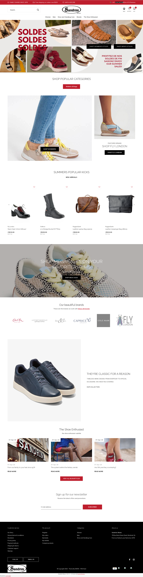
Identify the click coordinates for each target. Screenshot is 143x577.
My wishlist (45, 540)
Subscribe (92, 507)
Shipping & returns (13, 545)
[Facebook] (129, 559)
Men (54, 17)
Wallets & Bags (71, 86)
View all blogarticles (71, 478)
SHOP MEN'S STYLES (124, 46)
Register (44, 532)
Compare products (47, 543)
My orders (45, 535)
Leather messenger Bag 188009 (116, 229)
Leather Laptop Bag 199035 (82, 229)
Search (38, 9)
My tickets (45, 538)
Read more (12, 471)
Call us (15, 559)
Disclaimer (11, 538)
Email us (31, 559)
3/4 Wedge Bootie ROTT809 (50, 229)
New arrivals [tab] (71, 177)
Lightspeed (8, 576)
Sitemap (10, 551)
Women (48, 17)
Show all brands (84, 309)
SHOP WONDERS (49, 149)
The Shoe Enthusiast (91, 17)
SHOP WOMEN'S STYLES (98, 46)
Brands (79, 17)
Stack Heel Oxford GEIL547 (17, 229)
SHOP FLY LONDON (115, 152)
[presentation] (8, 204)
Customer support (13, 548)
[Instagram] (134, 559)
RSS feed (83, 569)
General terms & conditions (16, 535)
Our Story (10, 532)
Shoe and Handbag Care (66, 17)
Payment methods (13, 543)
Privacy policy (12, 540)
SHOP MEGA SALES (71, 277)
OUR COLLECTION (93, 387)
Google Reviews (81, 574)
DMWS (77, 569)
